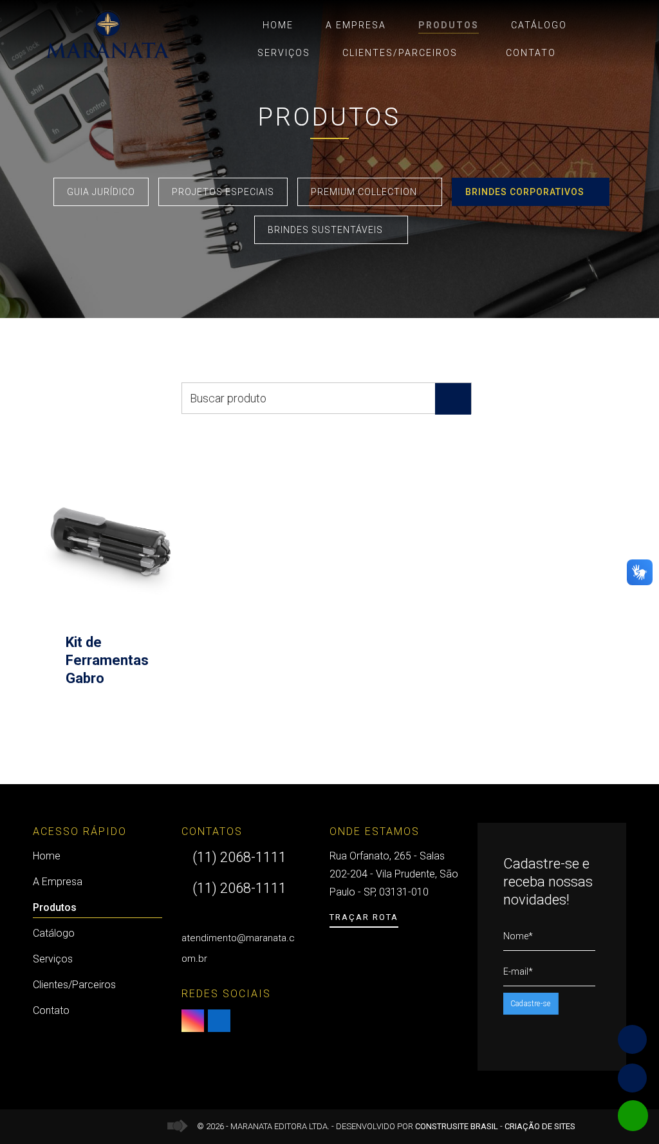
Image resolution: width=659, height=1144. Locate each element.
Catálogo (539, 25)
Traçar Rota (364, 917)
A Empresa (356, 25)
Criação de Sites (540, 1126)
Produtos (448, 25)
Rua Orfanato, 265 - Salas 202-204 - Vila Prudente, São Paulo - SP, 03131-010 (394, 874)
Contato (531, 53)
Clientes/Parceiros (400, 53)
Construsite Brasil (456, 1126)
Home (278, 25)
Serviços (283, 53)
